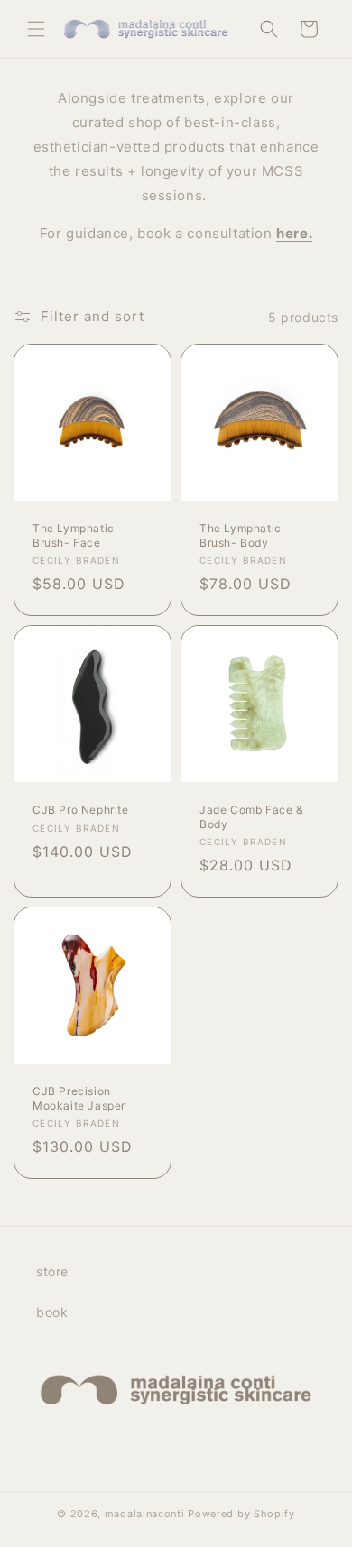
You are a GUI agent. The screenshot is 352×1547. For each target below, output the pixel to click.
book (52, 1312)
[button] (36, 29)
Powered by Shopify (241, 1513)
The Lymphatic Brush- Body (240, 535)
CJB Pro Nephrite (80, 809)
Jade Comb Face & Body (251, 817)
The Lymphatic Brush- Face (73, 535)
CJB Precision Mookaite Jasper (78, 1098)
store (52, 1271)
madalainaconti (145, 1513)
